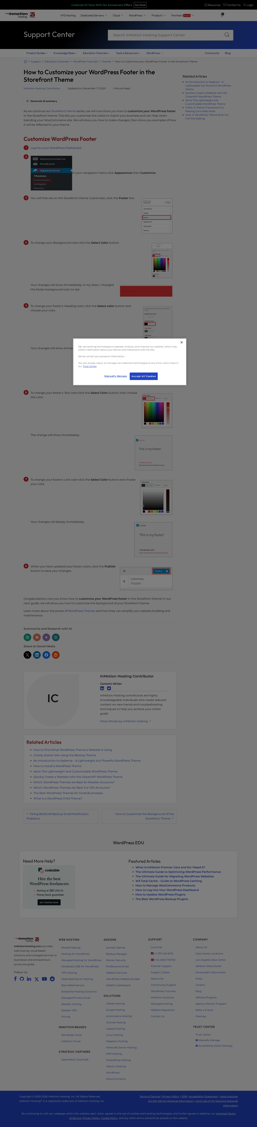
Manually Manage (115, 376)
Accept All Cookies (144, 376)
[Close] (181, 342)
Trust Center (90, 366)
